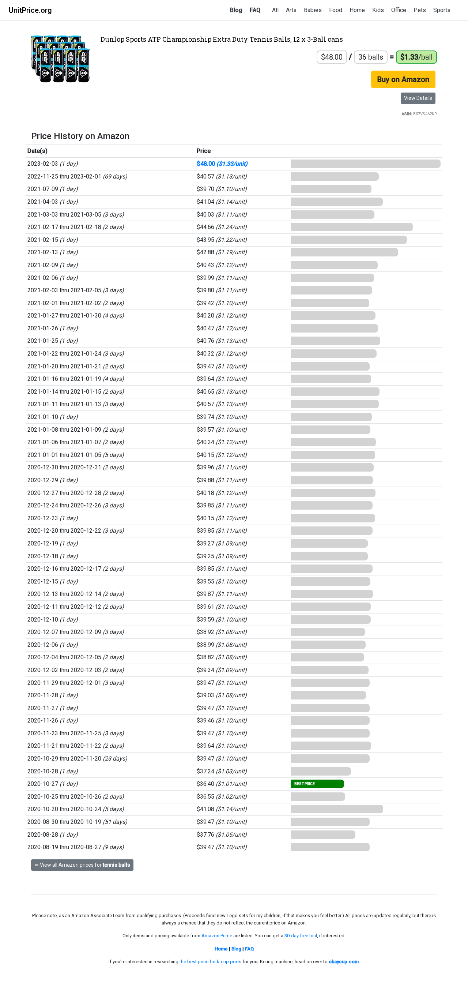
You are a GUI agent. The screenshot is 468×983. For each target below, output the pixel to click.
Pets (420, 10)
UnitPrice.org (30, 10)
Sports (441, 10)
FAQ (255, 10)
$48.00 (222, 163)
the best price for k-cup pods (210, 961)
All (275, 10)
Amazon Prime (216, 935)
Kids (378, 10)
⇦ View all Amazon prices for (82, 865)
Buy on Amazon (403, 79)
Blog (236, 10)
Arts (291, 10)
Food (335, 10)
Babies (313, 10)
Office (398, 10)
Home (357, 10)
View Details (418, 98)
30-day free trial (300, 935)
